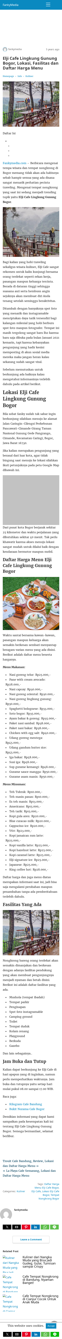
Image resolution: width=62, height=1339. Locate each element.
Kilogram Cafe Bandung (25, 1104)
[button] (7, 1227)
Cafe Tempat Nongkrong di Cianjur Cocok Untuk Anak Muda (40, 1299)
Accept (51, 1326)
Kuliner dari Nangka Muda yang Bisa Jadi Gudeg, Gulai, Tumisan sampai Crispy (39, 1261)
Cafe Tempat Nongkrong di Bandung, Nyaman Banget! (40, 1279)
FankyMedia (10, 5)
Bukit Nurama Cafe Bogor (26, 1109)
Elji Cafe (36, 1191)
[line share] (54, 1228)
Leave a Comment (31, 1239)
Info (20, 76)
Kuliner (29, 76)
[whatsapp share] (45, 1228)
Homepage (8, 76)
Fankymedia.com (14, 163)
